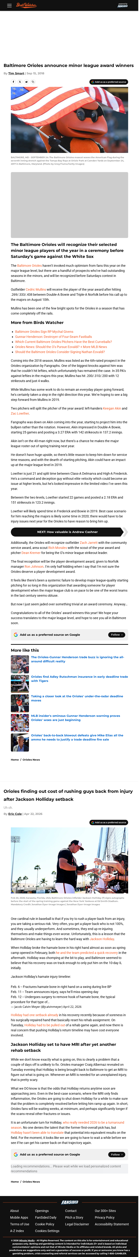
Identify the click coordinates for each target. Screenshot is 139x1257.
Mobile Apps (19, 1217)
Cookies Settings (47, 1231)
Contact (71, 1211)
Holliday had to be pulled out (44, 1025)
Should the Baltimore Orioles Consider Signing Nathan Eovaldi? (60, 352)
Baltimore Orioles (29, 265)
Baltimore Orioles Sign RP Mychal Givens (44, 332)
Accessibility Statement (112, 1224)
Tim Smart (16, 73)
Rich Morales (57, 548)
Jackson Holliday (102, 939)
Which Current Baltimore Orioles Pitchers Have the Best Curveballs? (63, 342)
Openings (42, 1211)
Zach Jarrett (89, 543)
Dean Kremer (31, 553)
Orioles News (31, 759)
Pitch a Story (74, 1217)
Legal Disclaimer (77, 1224)
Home (15, 759)
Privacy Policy (105, 1217)
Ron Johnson (34, 566)
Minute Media (27, 1240)
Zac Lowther (20, 413)
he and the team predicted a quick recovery (87, 953)
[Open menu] (9, 5)
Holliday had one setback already (34, 1015)
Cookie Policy (44, 1224)
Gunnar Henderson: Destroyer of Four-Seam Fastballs (53, 337)
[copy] (32, 81)
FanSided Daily (45, 1217)
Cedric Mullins (36, 289)
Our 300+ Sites (105, 1211)
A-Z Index (17, 1231)
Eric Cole (15, 814)
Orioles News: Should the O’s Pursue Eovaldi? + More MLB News (61, 347)
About (14, 1211)
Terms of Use (19, 1224)
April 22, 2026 (72, 1007)
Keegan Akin (112, 408)
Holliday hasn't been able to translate (37, 1132)
